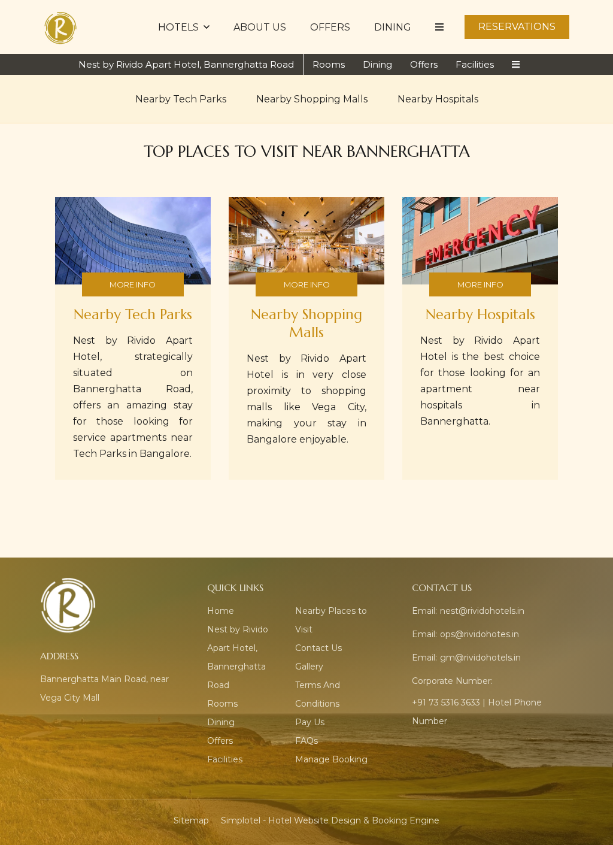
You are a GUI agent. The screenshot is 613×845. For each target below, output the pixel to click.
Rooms (328, 64)
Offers (330, 27)
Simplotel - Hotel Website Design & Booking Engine (330, 820)
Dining (392, 27)
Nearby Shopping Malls (312, 99)
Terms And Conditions (317, 694)
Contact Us (318, 648)
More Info (133, 284)
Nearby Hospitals (437, 99)
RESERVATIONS (517, 26)
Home (220, 610)
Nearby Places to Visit (331, 620)
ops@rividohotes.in (479, 634)
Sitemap (191, 820)
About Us (259, 27)
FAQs (306, 740)
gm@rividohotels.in (480, 657)
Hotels (178, 27)
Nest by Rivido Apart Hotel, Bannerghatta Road (186, 64)
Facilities (475, 64)
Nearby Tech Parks (180, 99)
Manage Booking (331, 759)
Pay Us (309, 722)
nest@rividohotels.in (482, 610)
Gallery (309, 666)
